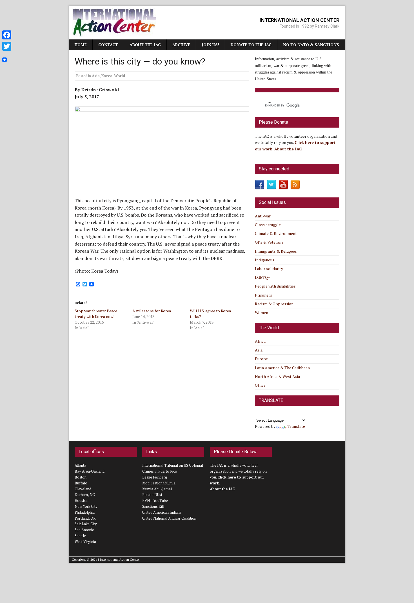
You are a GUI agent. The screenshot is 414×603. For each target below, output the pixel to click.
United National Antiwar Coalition (169, 518)
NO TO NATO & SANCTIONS (311, 44)
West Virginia (85, 541)
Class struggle (268, 224)
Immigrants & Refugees (276, 251)
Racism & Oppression (274, 303)
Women (261, 312)
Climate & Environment (276, 233)
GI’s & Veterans (269, 242)
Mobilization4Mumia (158, 483)
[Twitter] (6, 46)
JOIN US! (210, 44)
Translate (296, 426)
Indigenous (264, 259)
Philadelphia (85, 512)
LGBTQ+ (262, 277)
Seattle (80, 535)
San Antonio (84, 529)
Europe (261, 358)
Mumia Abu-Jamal (157, 488)
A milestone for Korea (151, 310)
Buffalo (81, 483)
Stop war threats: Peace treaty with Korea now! (96, 313)
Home (81, 44)
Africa (260, 341)
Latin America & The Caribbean (282, 367)
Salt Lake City (86, 523)
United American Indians (161, 512)
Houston (81, 500)
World (119, 75)
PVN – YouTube (155, 500)
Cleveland (83, 488)
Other (260, 385)
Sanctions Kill (153, 506)
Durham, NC (85, 494)
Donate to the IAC (251, 44)
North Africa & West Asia (277, 376)
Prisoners (263, 295)
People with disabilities (275, 286)
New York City (86, 506)
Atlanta (80, 465)
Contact (108, 44)
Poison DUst (152, 494)
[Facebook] (6, 35)
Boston (80, 477)
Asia (96, 75)
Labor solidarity (269, 268)
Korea (106, 75)
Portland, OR (85, 518)
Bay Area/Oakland (89, 471)
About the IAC (145, 44)
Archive (181, 44)
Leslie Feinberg (154, 477)
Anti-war (263, 216)
